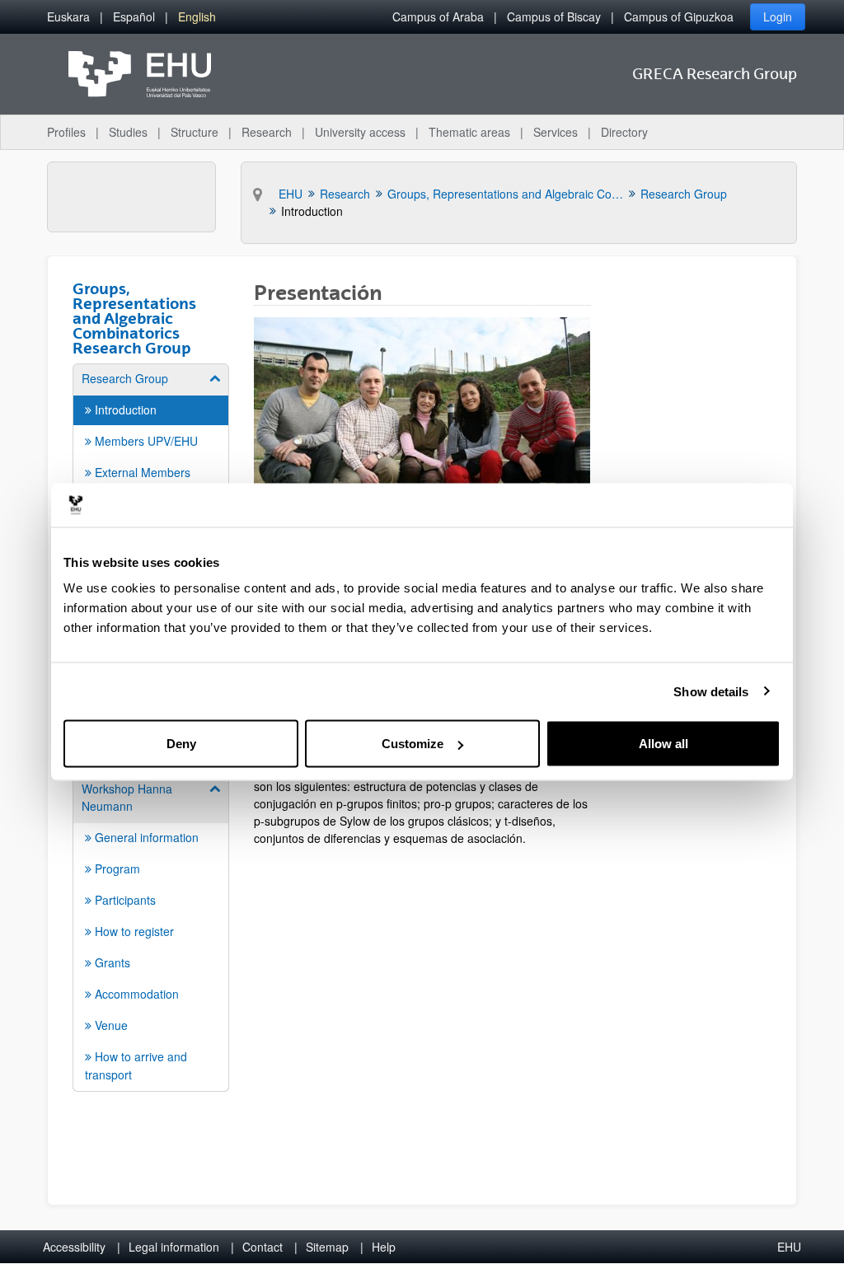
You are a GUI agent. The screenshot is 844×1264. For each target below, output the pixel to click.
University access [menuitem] (360, 132)
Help (384, 1246)
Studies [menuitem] (128, 132)
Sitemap (327, 1246)
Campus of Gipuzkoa (679, 16)
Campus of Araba (438, 16)
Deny (181, 744)
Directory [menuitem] (624, 132)
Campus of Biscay (554, 16)
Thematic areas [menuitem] (469, 132)
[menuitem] (68, 17)
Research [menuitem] (266, 132)
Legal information (174, 1246)
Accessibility (74, 1246)
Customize (412, 744)
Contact (262, 1246)
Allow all (663, 744)
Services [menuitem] (555, 132)
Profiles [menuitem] (66, 132)
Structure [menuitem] (194, 132)
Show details (710, 691)
